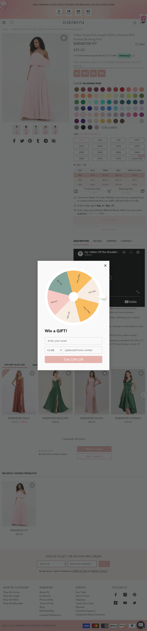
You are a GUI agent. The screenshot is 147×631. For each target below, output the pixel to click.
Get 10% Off (73, 359)
